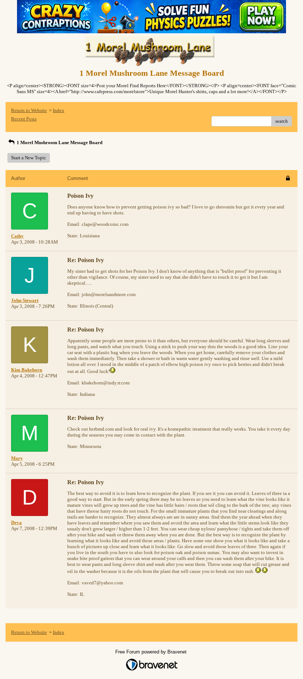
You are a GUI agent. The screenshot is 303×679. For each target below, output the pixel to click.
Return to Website (29, 110)
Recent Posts (24, 119)
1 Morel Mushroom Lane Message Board (59, 142)
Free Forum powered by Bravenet (151, 652)
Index (58, 110)
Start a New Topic (28, 157)
